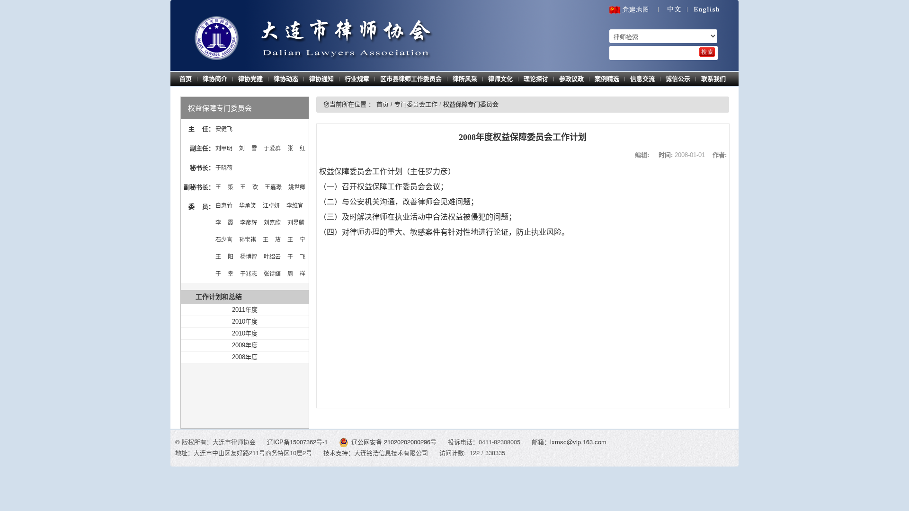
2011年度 (245, 309)
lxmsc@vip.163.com (578, 441)
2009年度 (245, 345)
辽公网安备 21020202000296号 (393, 441)
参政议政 (571, 78)
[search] (707, 52)
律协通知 (321, 78)
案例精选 (607, 78)
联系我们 (713, 78)
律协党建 (250, 78)
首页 (185, 78)
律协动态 (286, 78)
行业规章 (357, 78)
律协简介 (215, 78)
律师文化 (500, 78)
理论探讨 (536, 78)
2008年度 (245, 357)
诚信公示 (678, 78)
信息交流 (642, 78)
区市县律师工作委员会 (411, 78)
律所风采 (465, 78)
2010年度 (245, 321)
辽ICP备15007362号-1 (298, 441)
